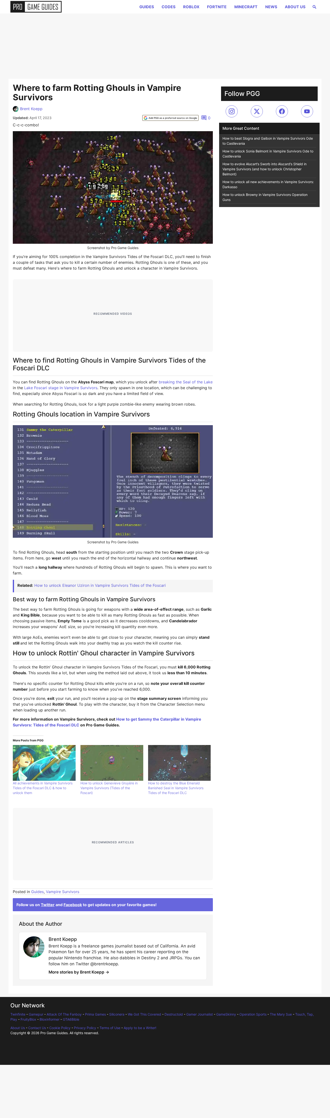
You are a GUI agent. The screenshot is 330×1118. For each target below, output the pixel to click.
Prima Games (95, 1014)
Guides (146, 6)
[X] (257, 111)
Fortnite (217, 6)
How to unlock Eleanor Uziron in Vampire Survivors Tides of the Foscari (100, 585)
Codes (168, 6)
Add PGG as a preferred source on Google (173, 117)
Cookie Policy (60, 1028)
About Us (295, 6)
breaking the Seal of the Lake (186, 382)
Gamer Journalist (199, 1014)
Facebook (73, 904)
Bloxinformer (49, 1019)
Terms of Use (110, 1028)
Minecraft (246, 6)
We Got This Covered (144, 1014)
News (271, 6)
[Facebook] (282, 111)
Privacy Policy (85, 1028)
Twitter (48, 904)
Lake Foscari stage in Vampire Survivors (60, 387)
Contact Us (37, 1028)
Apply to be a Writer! (140, 1028)
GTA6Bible (71, 1019)
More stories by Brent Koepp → (79, 972)
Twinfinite (17, 1014)
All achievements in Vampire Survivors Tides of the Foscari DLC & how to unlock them (42, 788)
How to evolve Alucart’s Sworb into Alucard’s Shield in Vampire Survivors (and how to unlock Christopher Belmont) (264, 169)
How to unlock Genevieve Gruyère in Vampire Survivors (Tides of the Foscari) (109, 788)
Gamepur (36, 1014)
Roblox (191, 6)
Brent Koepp (31, 108)
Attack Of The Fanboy (64, 1014)
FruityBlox (28, 1019)
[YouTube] (307, 111)
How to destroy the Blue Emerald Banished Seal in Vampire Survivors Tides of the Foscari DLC (175, 788)
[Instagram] (232, 111)
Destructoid (174, 1014)
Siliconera (116, 1014)
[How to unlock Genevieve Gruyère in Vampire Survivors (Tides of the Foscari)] (111, 763)
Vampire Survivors (62, 891)
